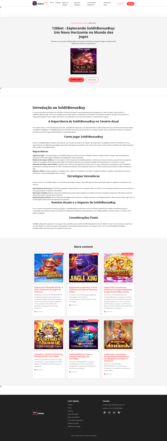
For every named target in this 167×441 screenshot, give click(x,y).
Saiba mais (92, 80)
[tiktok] (114, 412)
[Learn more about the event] (83, 14)
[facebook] (104, 412)
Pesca (52, 3)
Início (73, 23)
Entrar (130, 4)
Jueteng (58, 3)
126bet (46, 3)
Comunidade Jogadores (91, 4)
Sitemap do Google (74, 426)
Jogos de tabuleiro (77, 4)
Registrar (121, 4)
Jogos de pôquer (65, 4)
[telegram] (119, 412)
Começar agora (76, 80)
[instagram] (109, 412)
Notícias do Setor (107, 4)
